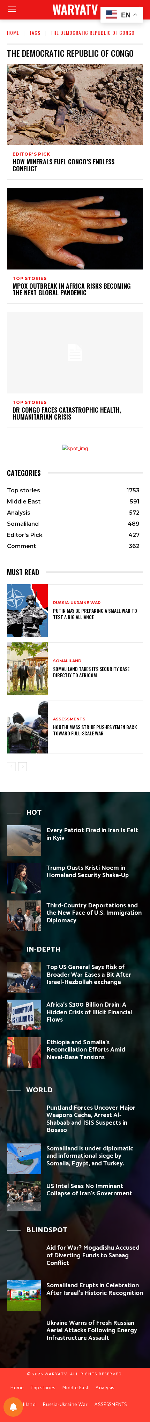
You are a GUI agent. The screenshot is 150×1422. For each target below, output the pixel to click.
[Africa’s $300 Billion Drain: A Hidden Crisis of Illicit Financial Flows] (24, 1015)
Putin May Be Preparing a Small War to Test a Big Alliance (95, 613)
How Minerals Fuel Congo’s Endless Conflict (63, 165)
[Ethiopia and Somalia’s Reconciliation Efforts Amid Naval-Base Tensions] (24, 1052)
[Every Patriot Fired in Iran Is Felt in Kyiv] (24, 840)
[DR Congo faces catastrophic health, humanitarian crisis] (75, 352)
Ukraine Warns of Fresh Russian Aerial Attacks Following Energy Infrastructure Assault (91, 1330)
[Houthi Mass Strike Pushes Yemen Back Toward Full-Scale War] (27, 727)
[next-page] (22, 766)
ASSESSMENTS (69, 719)
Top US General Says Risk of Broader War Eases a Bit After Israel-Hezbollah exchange (88, 974)
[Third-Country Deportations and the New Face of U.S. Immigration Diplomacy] (24, 915)
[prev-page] (11, 766)
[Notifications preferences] (13, 1407)
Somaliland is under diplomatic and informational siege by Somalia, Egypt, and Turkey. (89, 1156)
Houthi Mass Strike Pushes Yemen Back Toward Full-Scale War (95, 730)
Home (13, 32)
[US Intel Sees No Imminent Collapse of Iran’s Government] (24, 1196)
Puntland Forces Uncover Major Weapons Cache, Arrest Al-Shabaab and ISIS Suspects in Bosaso (90, 1119)
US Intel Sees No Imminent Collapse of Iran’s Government (89, 1190)
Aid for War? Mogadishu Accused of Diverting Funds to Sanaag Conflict (93, 1255)
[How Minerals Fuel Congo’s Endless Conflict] (75, 104)
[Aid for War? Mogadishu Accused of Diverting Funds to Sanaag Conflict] (24, 1258)
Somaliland (67, 661)
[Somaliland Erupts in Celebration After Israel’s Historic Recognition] (24, 1295)
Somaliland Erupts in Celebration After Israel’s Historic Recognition (94, 1289)
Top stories (30, 278)
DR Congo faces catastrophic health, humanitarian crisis (67, 413)
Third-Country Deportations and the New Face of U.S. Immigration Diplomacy (94, 913)
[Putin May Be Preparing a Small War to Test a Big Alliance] (27, 610)
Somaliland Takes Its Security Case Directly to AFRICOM (91, 672)
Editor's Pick (31, 154)
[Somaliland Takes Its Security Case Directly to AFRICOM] (27, 668)
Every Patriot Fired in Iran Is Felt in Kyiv (92, 834)
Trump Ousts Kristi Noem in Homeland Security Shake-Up (87, 872)
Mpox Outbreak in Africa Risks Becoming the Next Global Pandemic (72, 289)
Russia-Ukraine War (76, 603)
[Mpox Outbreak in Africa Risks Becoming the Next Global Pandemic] (75, 228)
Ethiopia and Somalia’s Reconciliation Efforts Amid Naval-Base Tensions (85, 1050)
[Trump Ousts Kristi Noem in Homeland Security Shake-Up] (24, 878)
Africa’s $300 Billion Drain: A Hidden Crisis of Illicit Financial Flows (89, 1012)
